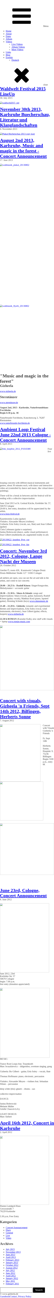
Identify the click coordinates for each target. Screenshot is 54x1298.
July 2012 (10, 1270)
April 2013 (11, 1257)
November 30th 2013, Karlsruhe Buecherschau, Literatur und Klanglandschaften (25, 117)
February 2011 (12, 1283)
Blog (8, 55)
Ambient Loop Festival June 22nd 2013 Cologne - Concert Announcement (25, 435)
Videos (9, 41)
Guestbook (5, 1296)
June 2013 (10, 1254)
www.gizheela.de (8, 391)
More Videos (17, 49)
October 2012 (12, 1265)
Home (8, 31)
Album (9, 39)
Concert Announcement (16, 1227)
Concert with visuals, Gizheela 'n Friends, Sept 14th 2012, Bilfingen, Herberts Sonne (25, 708)
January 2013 (12, 1262)
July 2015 (10, 1249)
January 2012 (12, 1278)
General (9, 1233)
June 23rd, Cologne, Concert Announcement (23, 893)
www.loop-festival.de (10, 514)
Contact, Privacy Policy (20, 1296)
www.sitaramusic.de (39, 601)
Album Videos (18, 47)
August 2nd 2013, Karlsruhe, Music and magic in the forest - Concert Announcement (23, 148)
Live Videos (17, 44)
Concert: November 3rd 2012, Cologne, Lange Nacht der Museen (23, 556)
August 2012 (12, 1268)
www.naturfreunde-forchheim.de (15, 423)
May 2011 (10, 1281)
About (9, 34)
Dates (8, 36)
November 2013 (13, 1252)
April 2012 (11, 1276)
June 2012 (10, 1273)
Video (8, 1238)
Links (8, 52)
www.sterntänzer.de (9, 402)
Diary (8, 1230)
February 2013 (12, 1260)
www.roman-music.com (19, 621)
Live (8, 1235)
